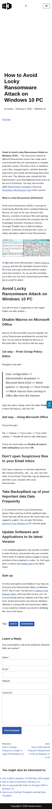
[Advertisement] (26, 45)
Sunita (10, 109)
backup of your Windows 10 (15, 523)
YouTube (6, 119)
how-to (13, 624)
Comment (7, 692)
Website (6, 681)
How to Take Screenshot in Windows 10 (21, 782)
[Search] (26, 6)
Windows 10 (40, 109)
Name (5, 657)
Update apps (27, 563)
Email (5, 669)
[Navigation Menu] (46, 5)
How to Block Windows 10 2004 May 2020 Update (25, 778)
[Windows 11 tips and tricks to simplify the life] (7, 6)
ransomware (27, 624)
